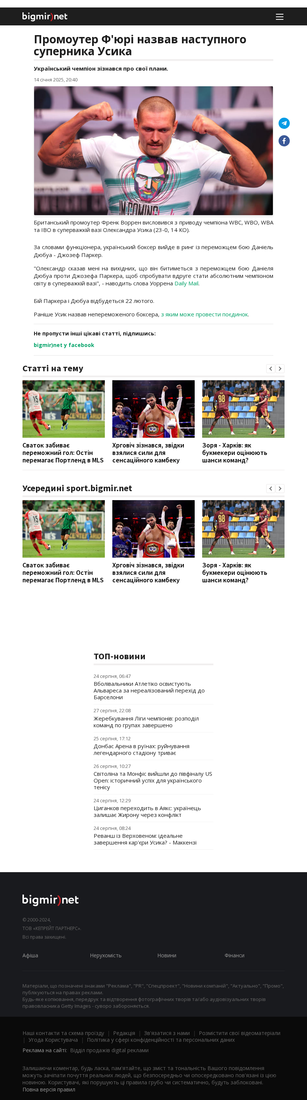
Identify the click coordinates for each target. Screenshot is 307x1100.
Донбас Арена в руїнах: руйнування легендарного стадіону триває (141, 749)
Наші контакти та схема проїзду (63, 1033)
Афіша (30, 955)
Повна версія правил (48, 1089)
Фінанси (234, 955)
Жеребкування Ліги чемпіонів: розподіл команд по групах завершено (146, 722)
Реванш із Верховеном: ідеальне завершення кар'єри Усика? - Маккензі (145, 839)
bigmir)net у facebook (64, 344)
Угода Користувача (53, 1039)
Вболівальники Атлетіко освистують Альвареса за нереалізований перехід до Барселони (149, 690)
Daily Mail (186, 283)
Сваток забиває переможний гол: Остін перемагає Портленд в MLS (63, 452)
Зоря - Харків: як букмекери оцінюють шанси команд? (234, 452)
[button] (270, 368)
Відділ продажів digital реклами (109, 1050)
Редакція (124, 1033)
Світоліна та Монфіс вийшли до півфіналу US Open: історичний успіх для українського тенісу (153, 780)
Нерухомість (106, 955)
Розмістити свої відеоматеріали (239, 1033)
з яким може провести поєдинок (204, 314)
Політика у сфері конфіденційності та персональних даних (161, 1039)
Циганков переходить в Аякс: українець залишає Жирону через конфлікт (147, 811)
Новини (166, 955)
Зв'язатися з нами (167, 1033)
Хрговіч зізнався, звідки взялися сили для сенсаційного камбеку (148, 452)
